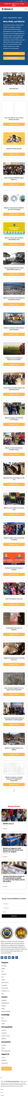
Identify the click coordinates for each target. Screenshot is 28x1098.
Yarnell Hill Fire (12, 17)
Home (5, 17)
